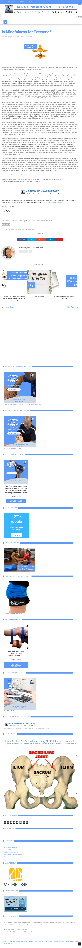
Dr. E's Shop (7, 849)
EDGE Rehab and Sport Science (13, 854)
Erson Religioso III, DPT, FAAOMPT (16, 36)
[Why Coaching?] (39, 282)
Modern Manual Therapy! (54, 202)
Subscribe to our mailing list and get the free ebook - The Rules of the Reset (27, 221)
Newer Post (10, 307)
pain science (21, 229)
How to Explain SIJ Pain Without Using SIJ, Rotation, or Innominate (39, 741)
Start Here (3, 2)
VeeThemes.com (7, 943)
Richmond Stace (30, 229)
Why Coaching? (39, 296)
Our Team (31, 2)
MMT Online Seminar (13, 2)
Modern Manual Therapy (11, 852)
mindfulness (14, 229)
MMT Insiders (24, 2)
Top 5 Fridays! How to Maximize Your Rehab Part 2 (64, 297)
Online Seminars (8, 857)
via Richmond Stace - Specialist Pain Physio (15, 175)
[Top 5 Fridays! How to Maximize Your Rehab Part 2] (64, 282)
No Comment (29, 36)
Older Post (70, 307)
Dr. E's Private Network (10, 847)
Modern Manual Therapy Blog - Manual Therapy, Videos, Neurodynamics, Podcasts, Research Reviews (40, 941)
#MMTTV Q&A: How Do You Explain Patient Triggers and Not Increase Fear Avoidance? (14, 299)
